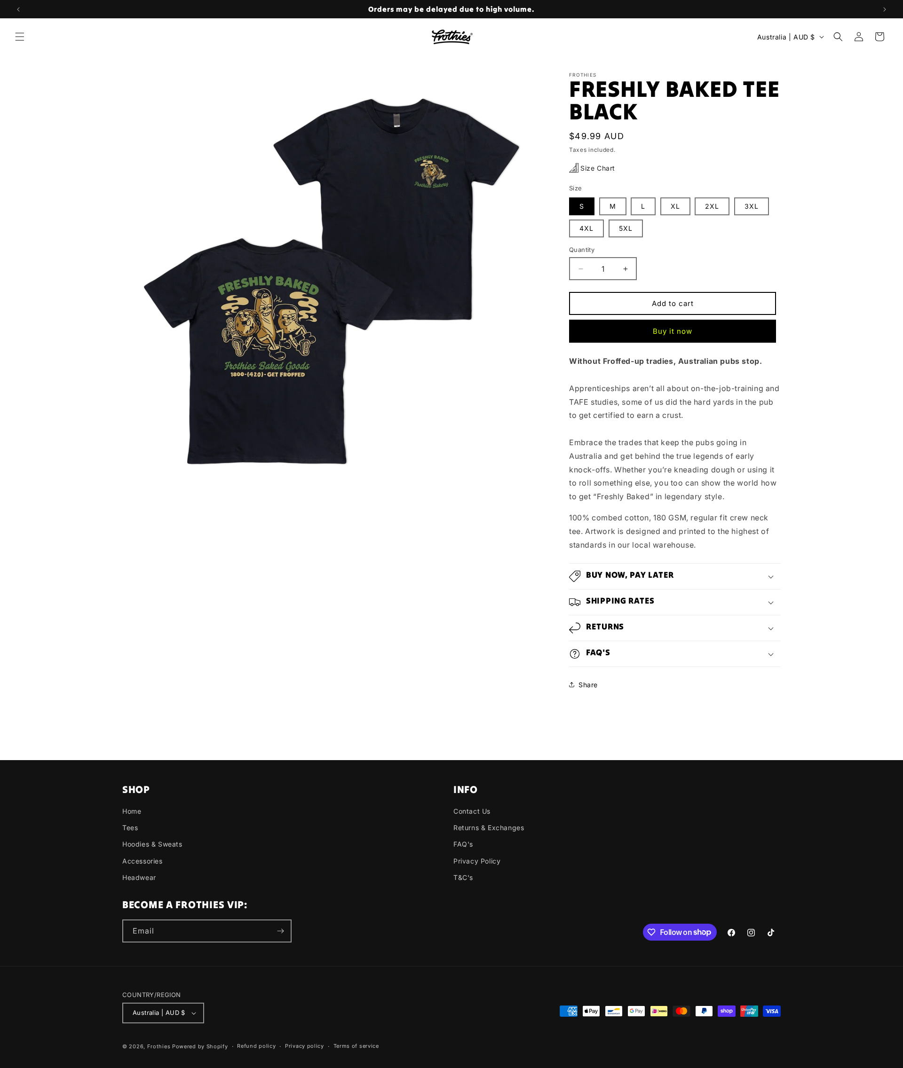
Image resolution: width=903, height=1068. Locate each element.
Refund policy (256, 1046)
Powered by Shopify (200, 1046)
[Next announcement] (884, 9)
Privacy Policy (476, 861)
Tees (130, 828)
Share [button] (588, 685)
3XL (752, 206)
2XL (712, 206)
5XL (626, 228)
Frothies (159, 1046)
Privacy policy (304, 1046)
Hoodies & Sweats (152, 844)
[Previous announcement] (18, 9)
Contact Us (472, 811)
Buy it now (672, 331)
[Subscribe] (280, 930)
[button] (19, 36)
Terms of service (356, 1046)
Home (131, 811)
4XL (586, 228)
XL (675, 206)
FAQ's (463, 844)
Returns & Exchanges (488, 828)
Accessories (142, 861)
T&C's (463, 877)
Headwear (139, 877)
